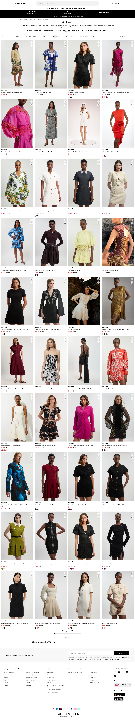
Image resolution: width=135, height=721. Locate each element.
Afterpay (6, 682)
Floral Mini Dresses (60, 30)
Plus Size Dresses (48, 30)
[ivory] (69, 97)
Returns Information (31, 680)
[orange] (4, 450)
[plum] (102, 450)
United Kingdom (94, 672)
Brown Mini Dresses (86, 30)
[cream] (2, 334)
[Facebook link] (123, 672)
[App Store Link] (119, 697)
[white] (102, 156)
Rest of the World (94, 682)
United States (93, 677)
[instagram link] (115, 672)
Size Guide (28, 685)
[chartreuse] (106, 334)
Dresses (39, 19)
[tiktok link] (115, 676)
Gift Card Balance (9, 675)
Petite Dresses (38, 30)
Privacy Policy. (117, 659)
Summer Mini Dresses (100, 30)
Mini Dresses (45, 19)
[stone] (38, 628)
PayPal (6, 677)
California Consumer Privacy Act (55, 689)
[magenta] (106, 97)
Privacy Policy (50, 672)
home (21, 19)
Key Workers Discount (53, 692)
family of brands (119, 657)
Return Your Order (30, 675)
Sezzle (6, 685)
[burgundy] (35, 275)
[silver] (104, 97)
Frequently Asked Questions (33, 672)
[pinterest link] (119, 672)
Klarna (5, 680)
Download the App (9, 672)
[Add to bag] (31, 45)
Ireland (91, 675)
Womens (25, 19)
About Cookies (51, 680)
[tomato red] (102, 97)
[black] (71, 97)
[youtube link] (127, 672)
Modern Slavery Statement (75, 672)
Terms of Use (50, 677)
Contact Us (28, 682)
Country (116, 681)
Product (49, 682)
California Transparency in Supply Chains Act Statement (55, 686)
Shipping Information (31, 677)
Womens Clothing (32, 19)
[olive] (2, 569)
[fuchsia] (71, 509)
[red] (104, 156)
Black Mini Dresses (73, 30)
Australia (92, 680)
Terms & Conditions (52, 675)
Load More (67, 637)
